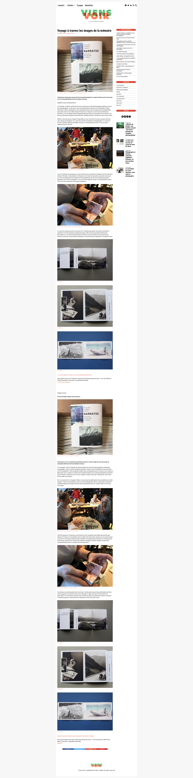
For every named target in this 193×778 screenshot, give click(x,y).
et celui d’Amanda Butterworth (82, 375)
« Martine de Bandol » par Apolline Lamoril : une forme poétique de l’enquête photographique (125, 34)
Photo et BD (119, 103)
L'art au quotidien (120, 96)
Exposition (118, 94)
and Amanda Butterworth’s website (83, 736)
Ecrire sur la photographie (121, 76)
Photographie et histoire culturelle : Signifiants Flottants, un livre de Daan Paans (126, 42)
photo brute (119, 100)
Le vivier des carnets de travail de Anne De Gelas (125, 38)
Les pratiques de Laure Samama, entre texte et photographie (126, 45)
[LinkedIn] (131, 5)
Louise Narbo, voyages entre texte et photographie (124, 48)
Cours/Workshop (120, 85)
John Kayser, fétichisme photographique (125, 53)
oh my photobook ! (120, 98)
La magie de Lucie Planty (121, 64)
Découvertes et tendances (122, 87)
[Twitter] (128, 5)
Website (59, 743)
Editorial (118, 92)
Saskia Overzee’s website (64, 736)
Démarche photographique (122, 89)
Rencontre (118, 105)
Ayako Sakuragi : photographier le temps (125, 56)
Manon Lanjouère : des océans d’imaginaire (125, 61)
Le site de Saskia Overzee (65, 375)
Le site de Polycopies (63, 382)
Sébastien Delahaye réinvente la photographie (123, 70)
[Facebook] (125, 5)
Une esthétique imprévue (121, 51)
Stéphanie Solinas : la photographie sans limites (125, 66)
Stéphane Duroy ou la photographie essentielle (124, 73)
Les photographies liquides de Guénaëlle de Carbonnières (125, 59)
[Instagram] (133, 5)
